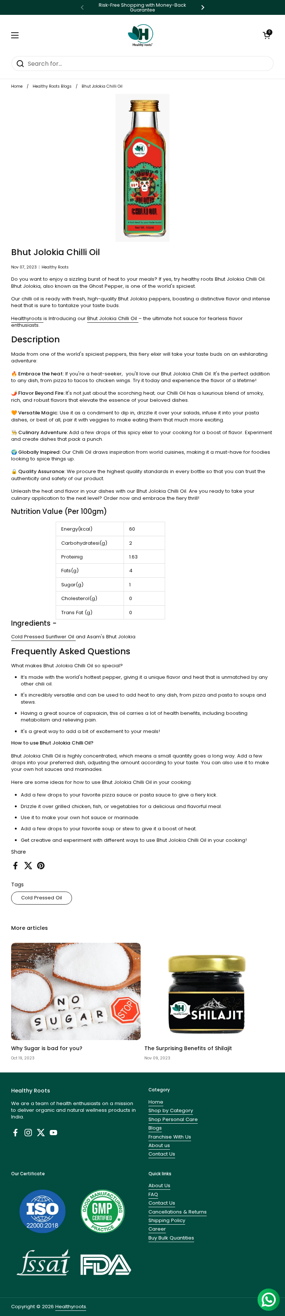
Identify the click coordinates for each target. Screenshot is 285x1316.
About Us (159, 1185)
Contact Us (161, 1153)
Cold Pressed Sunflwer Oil (43, 636)
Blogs (155, 1127)
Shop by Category (170, 1110)
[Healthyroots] (141, 35)
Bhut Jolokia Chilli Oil (112, 318)
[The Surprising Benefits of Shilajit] (209, 991)
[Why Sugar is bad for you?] (76, 991)
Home (17, 86)
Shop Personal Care (173, 1119)
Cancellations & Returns (177, 1211)
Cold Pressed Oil (41, 897)
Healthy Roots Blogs (52, 86)
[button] (266, 35)
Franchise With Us (169, 1136)
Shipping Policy (166, 1220)
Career (157, 1228)
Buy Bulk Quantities (171, 1237)
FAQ (153, 1194)
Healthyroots (27, 318)
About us (159, 1145)
